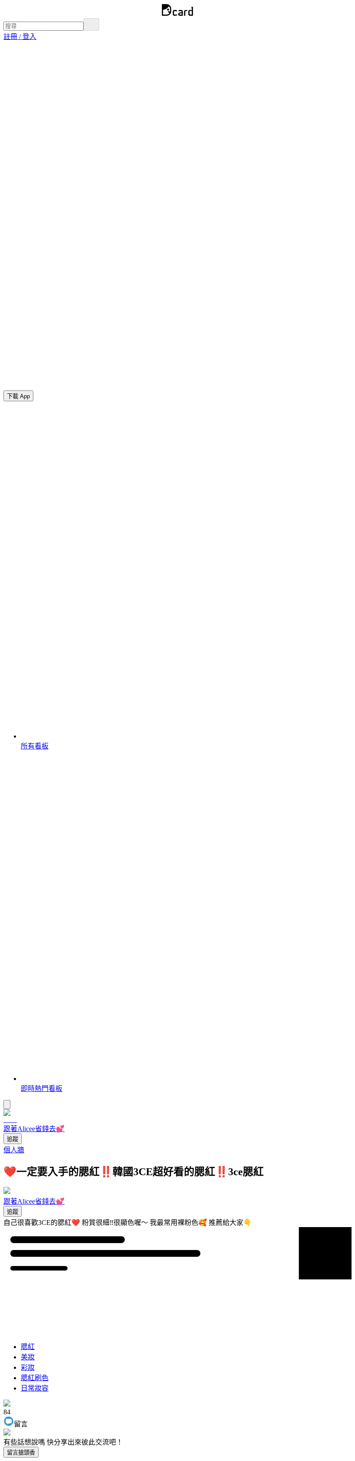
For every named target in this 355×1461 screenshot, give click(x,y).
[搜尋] (91, 24)
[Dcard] (177, 14)
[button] (19, 36)
